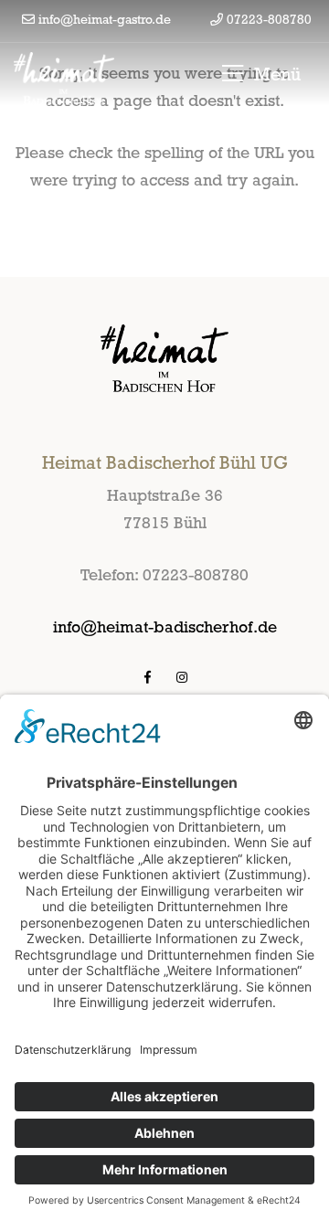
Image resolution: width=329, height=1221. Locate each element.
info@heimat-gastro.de (104, 19)
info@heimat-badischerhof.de (165, 626)
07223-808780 (269, 19)
